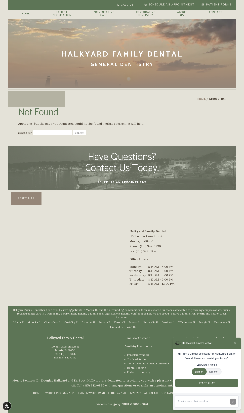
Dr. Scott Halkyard (87, 380)
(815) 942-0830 (68, 353)
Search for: (25, 132)
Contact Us (169, 393)
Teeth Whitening (137, 359)
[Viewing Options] (6, 406)
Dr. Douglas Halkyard (51, 380)
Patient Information (59, 393)
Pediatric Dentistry (138, 372)
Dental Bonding (136, 367)
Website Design (106, 404)
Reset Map (26, 198)
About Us (151, 393)
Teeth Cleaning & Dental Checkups (148, 363)
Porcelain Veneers (138, 354)
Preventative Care (91, 393)
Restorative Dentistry (124, 393)
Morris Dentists (23, 380)
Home (26, 13)
